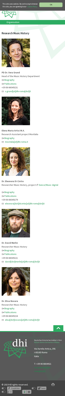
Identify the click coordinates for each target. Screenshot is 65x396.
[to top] (58, 328)
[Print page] (53, 385)
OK (51, 5)
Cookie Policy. (32, 6)
